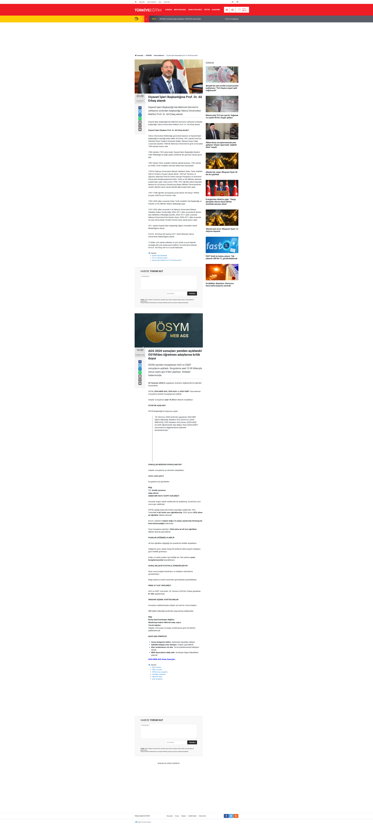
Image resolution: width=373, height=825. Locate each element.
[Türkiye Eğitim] (148, 10)
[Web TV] (233, 2)
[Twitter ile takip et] (231, 816)
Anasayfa (170, 816)
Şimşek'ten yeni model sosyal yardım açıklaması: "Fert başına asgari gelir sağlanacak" (184, 19)
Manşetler (142, 2)
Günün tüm (231, 19)
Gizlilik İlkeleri (192, 816)
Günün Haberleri (151, 2)
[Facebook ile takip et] (226, 816)
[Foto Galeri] (237, 2)
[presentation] (141, 19)
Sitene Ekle (167, 2)
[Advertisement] (186, 37)
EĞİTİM (207, 10)
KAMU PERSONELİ (195, 10)
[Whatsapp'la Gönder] (140, 118)
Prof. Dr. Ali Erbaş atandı (159, 258)
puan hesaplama (157, 679)
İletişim (183, 816)
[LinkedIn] (140, 115)
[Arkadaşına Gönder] (140, 122)
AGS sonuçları (156, 667)
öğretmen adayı (157, 677)
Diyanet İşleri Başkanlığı (159, 255)
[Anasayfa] (136, 2)
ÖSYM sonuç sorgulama (160, 672)
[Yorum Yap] (140, 129)
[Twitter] (140, 111)
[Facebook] (140, 107)
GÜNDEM (168, 10)
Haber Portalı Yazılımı (144, 822)
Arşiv (160, 2)
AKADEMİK (216, 10)
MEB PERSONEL (180, 10)
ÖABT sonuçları (157, 670)
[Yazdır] (140, 125)
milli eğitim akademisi (159, 674)
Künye (177, 816)
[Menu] (227, 10)
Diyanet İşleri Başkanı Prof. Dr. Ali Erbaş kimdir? (167, 260)
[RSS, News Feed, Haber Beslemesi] (236, 816)
